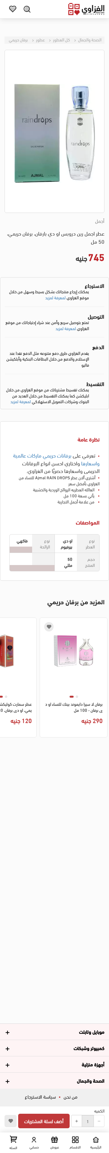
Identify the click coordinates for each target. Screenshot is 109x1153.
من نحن (71, 1096)
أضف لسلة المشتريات (44, 1120)
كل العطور (61, 39)
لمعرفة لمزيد (55, 297)
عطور (40, 39)
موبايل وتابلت (91, 1031)
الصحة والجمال (89, 39)
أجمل (99, 220)
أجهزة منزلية (93, 1064)
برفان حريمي (18, 39)
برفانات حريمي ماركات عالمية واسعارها (56, 459)
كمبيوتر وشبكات (89, 1047)
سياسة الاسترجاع (40, 1096)
